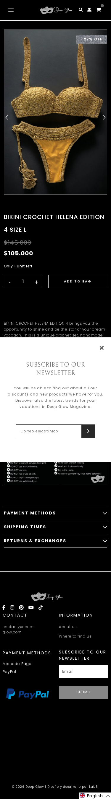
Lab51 (94, 787)
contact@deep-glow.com (18, 629)
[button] (95, 796)
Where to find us (75, 636)
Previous (7, 117)
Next (104, 117)
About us (68, 626)
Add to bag (77, 281)
